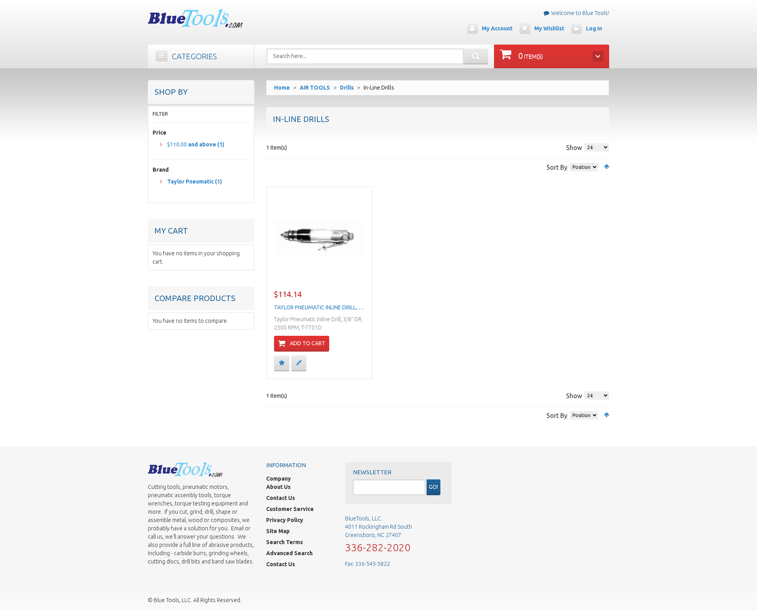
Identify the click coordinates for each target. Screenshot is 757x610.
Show (574, 147)
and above (195, 144)
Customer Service (290, 509)
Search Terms (284, 542)
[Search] (476, 56)
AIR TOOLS (315, 87)
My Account (497, 28)
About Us (278, 487)
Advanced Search (289, 553)
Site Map (278, 531)
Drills (347, 87)
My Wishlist (549, 28)
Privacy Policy (284, 520)
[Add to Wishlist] (281, 363)
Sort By (556, 167)
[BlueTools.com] (195, 18)
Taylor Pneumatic (194, 181)
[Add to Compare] (298, 363)
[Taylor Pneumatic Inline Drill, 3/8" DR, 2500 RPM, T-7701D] (319, 239)
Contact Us (280, 498)
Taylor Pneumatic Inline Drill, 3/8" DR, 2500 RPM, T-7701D (351, 307)
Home (282, 87)
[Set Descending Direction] (606, 166)
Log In (594, 28)
